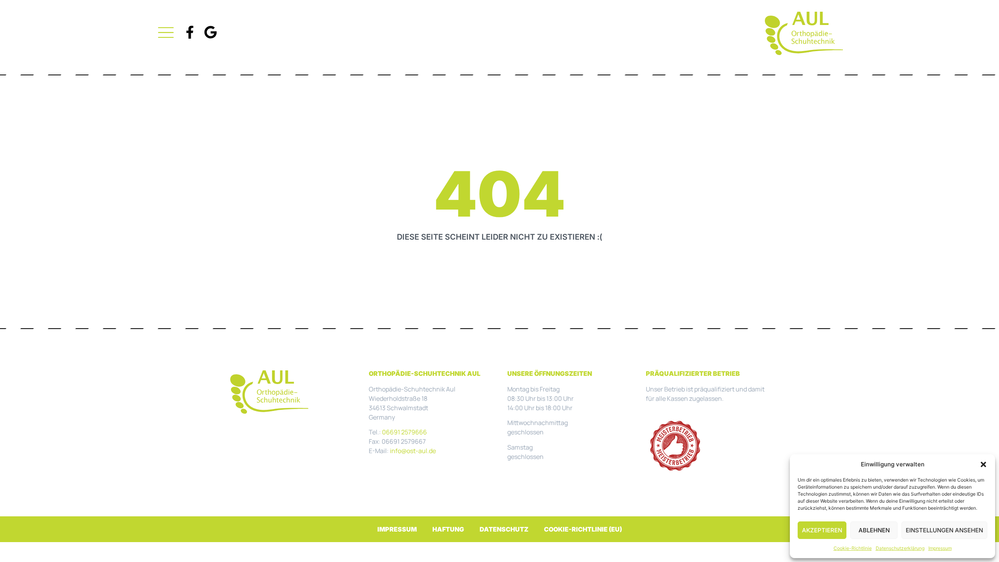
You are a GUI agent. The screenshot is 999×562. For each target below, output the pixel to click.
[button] (983, 464)
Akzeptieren (822, 530)
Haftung (448, 529)
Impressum (940, 548)
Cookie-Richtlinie (853, 548)
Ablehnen (874, 530)
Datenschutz (504, 529)
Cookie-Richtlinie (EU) (583, 529)
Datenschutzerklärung (900, 548)
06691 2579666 (404, 432)
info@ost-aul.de (413, 450)
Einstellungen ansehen (944, 530)
